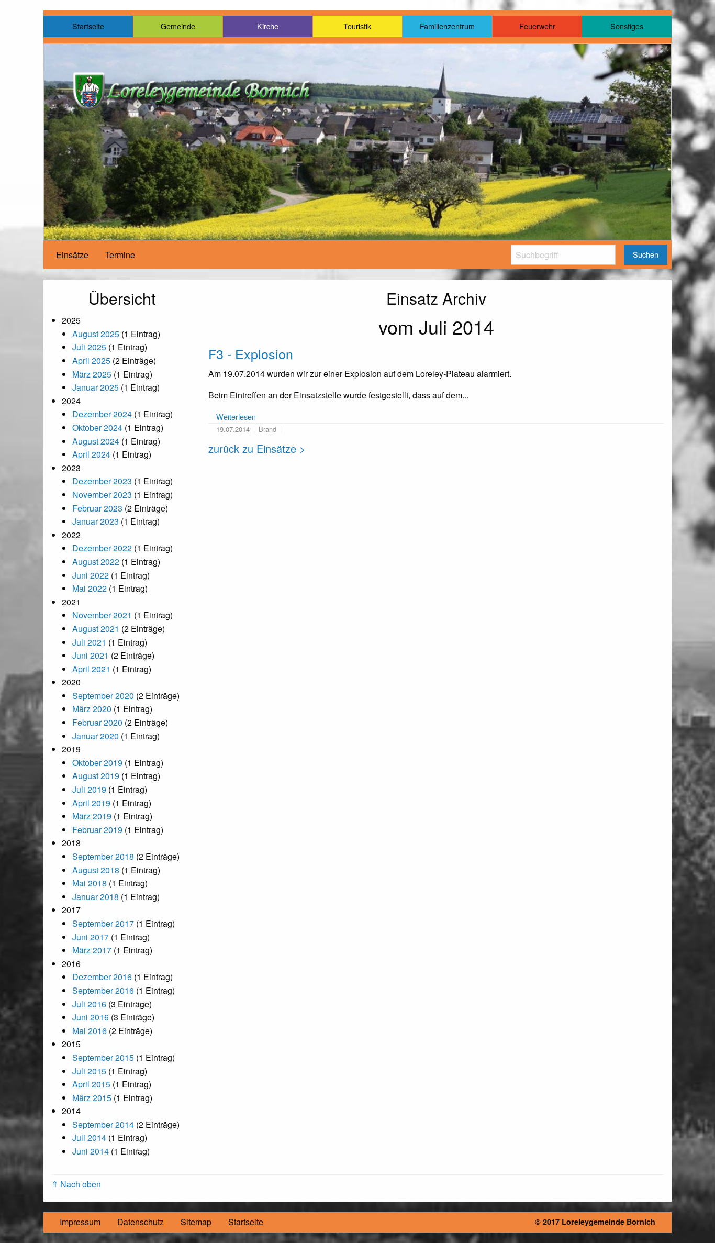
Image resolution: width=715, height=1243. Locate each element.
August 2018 (95, 870)
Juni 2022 (90, 575)
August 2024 (95, 441)
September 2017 (103, 923)
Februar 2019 (97, 830)
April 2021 (91, 669)
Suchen (645, 254)
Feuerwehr (537, 25)
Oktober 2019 (97, 763)
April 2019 (91, 803)
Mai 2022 (89, 588)
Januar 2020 (95, 736)
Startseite (88, 25)
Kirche (267, 25)
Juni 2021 (90, 655)
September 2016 (103, 990)
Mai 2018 (89, 883)
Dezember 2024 (102, 414)
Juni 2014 (90, 1151)
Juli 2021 (89, 642)
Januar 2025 (95, 387)
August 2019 (95, 776)
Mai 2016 (89, 1031)
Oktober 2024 (97, 427)
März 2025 (91, 374)
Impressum (80, 1222)
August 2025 (95, 334)
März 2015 (91, 1098)
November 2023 (102, 495)
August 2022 (95, 562)
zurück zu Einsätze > (257, 448)
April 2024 (91, 454)
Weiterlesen (236, 416)
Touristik (357, 25)
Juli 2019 (89, 789)
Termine (120, 255)
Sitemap (196, 1222)
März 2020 (91, 709)
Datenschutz (140, 1222)
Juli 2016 (89, 1004)
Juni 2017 (90, 937)
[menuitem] (72, 255)
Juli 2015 (89, 1071)
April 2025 (91, 360)
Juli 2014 (89, 1137)
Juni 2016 (90, 1017)
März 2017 (91, 950)
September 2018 (103, 856)
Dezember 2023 (102, 481)
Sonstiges (626, 25)
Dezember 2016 (102, 977)
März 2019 (91, 816)
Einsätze (72, 255)
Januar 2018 (95, 897)
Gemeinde (178, 25)
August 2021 (95, 629)
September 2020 (103, 696)
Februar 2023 (97, 508)
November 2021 (102, 615)
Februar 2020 (97, 722)
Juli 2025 (89, 347)
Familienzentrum (447, 25)
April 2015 (91, 1084)
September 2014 (103, 1124)
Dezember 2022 (102, 548)
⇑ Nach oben (76, 1184)
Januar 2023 (95, 521)
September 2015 (103, 1057)
